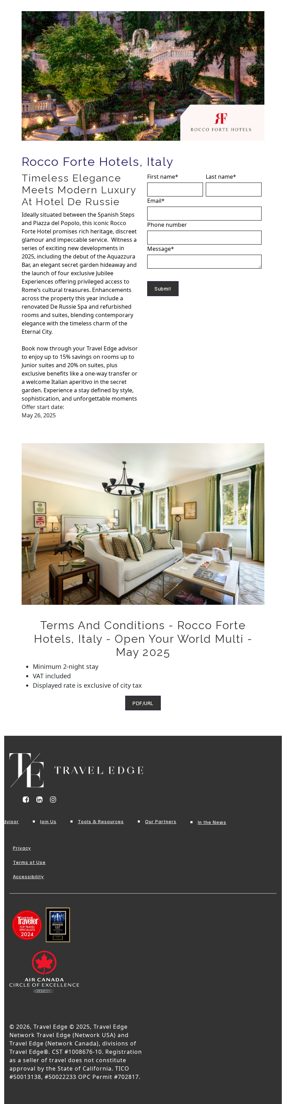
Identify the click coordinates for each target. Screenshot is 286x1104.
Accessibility (28, 876)
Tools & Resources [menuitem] (101, 821)
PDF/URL (143, 703)
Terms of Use (29, 862)
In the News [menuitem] (212, 822)
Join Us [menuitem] (48, 821)
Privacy (22, 848)
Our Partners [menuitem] (160, 821)
